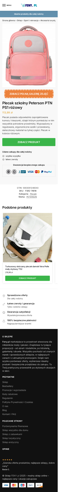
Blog (4, 410)
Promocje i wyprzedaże (14, 390)
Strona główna (8, 20)
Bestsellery (7, 386)
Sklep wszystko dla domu (15, 430)
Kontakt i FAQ (9, 414)
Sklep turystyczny (11, 438)
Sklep (19, 20)
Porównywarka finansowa (15, 426)
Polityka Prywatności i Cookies (17, 402)
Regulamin (7, 398)
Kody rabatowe (10, 394)
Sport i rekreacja (31, 20)
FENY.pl (15, 475)
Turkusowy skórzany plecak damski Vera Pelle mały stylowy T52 (27, 267)
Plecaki (33, 194)
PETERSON (31, 197)
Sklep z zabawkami (12, 434)
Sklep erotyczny (10, 442)
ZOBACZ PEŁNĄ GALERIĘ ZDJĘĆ (29, 93)
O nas (5, 406)
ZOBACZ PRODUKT (29, 142)
